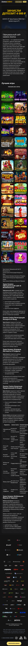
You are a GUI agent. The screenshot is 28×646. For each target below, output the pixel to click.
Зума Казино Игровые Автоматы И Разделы (14, 276)
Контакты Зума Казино (14, 625)
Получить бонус (14, 643)
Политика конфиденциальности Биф (14, 624)
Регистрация (19, 1)
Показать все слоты (14, 86)
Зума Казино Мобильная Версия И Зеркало (14, 281)
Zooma (7, 2)
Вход (25, 1)
